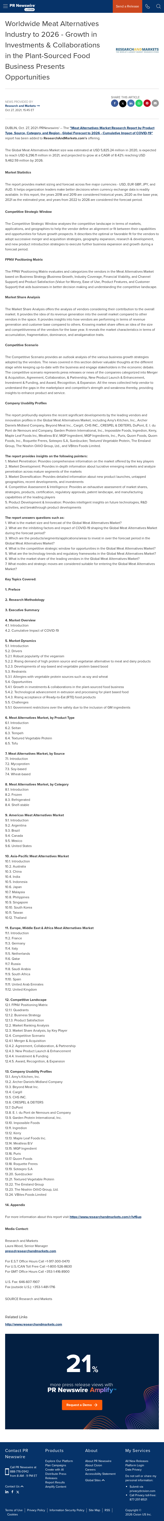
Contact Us (12, 1486)
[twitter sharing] (122, 104)
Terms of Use (14, 1510)
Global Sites (93, 1480)
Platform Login (134, 1465)
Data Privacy (133, 1469)
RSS (107, 1510)
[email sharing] (155, 104)
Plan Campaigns (55, 1465)
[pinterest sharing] (147, 104)
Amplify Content (55, 1486)
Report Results (55, 1482)
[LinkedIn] (7, 1492)
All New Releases (136, 1461)
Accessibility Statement (100, 1474)
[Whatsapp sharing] (139, 104)
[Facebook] (12, 1492)
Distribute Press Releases (55, 1476)
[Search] (158, 6)
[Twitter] (17, 1492)
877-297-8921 (138, 1499)
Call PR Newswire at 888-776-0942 (23, 1469)
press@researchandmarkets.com (30, 1251)
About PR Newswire (98, 1461)
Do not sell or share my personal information (140, 1478)
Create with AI (54, 1469)
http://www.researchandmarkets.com (33, 1324)
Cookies (12, 1514)
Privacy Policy (36, 1510)
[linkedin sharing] (131, 104)
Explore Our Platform (59, 1461)
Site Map (94, 1510)
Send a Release (127, 6)
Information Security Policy (67, 1510)
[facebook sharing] (114, 104)
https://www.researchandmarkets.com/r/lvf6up (105, 1216)
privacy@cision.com (142, 1491)
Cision (137, 1514)
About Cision (93, 1465)
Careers (90, 1469)
